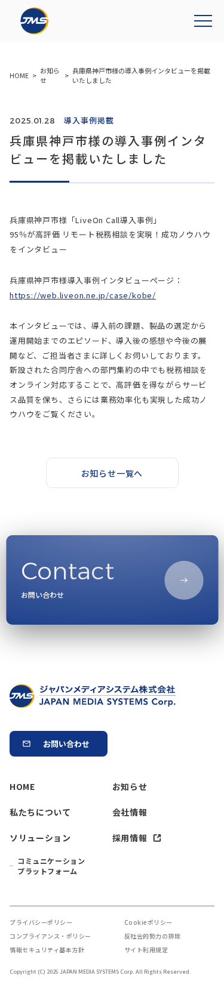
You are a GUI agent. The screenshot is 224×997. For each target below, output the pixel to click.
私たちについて (40, 812)
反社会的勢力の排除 (152, 936)
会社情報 (130, 812)
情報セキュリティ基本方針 (47, 949)
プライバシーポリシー (41, 922)
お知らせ (130, 786)
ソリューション (40, 838)
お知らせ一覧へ (112, 473)
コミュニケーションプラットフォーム (51, 866)
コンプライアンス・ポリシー (50, 936)
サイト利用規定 (146, 949)
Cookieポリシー (148, 922)
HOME (22, 786)
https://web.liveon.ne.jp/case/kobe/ (83, 295)
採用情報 (130, 838)
